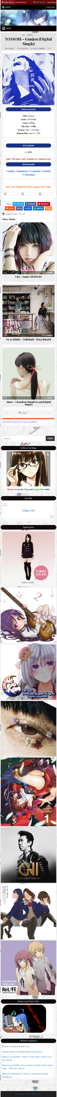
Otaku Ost (28, 510)
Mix (49, 208)
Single (14, 213)
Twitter (19, 204)
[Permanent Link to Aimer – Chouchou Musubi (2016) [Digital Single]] (28, 374)
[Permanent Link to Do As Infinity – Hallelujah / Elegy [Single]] (28, 311)
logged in (17, 421)
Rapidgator (23, 171)
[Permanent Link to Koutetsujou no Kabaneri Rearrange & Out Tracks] (28, 792)
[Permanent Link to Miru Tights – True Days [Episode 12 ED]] (28, 911)
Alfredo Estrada (8, 1051)
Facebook (31, 204)
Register (11, 489)
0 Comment (49, 273)
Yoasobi (22, 213)
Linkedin (39, 208)
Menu (8, 7)
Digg (29, 208)
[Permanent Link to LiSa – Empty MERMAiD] (28, 248)
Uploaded (36, 171)
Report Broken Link (20, 1046)
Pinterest (45, 204)
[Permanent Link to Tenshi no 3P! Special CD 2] (28, 615)
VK (21, 208)
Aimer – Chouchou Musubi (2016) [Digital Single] (28, 403)
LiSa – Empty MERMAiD (28, 276)
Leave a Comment (39, 48)
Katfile (11, 171)
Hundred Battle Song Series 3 (31, 1051)
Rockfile (47, 171)
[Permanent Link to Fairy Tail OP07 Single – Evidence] (28, 558)
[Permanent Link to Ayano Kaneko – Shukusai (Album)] (28, 728)
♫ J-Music (29, 35)
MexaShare (30, 174)
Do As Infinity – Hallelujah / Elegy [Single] (28, 339)
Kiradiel (5, 1046)
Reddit (11, 208)
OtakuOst (11, 48)
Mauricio (6, 1056)
